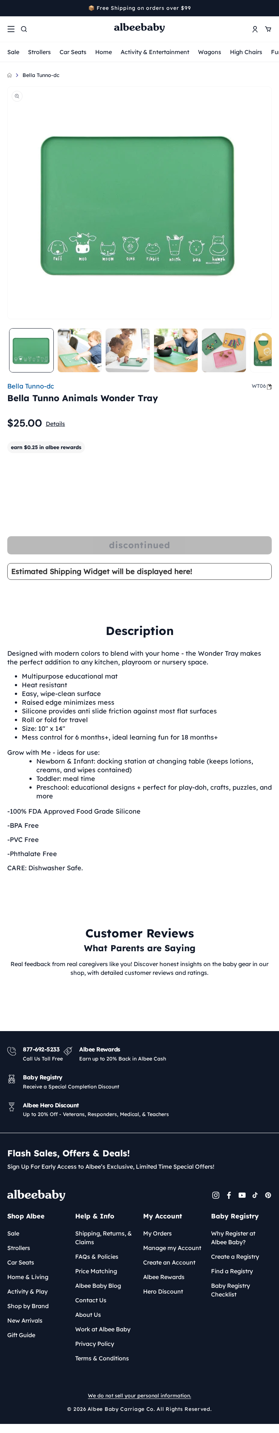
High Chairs (246, 52)
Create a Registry (235, 1256)
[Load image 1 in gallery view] (31, 350)
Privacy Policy (94, 1343)
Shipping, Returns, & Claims (103, 1238)
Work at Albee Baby (102, 1329)
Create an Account (169, 1262)
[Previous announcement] (10, 8)
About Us (88, 1314)
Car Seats (73, 52)
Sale (13, 52)
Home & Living (27, 1277)
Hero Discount (163, 1291)
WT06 (259, 386)
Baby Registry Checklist (230, 1290)
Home (103, 52)
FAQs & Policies (96, 1256)
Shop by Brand (28, 1306)
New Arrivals (25, 1320)
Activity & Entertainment (155, 52)
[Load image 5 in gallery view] (224, 350)
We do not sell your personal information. (139, 1395)
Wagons (209, 52)
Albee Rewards (164, 1277)
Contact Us (90, 1300)
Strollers (39, 52)
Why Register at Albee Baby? (233, 1238)
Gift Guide (21, 1335)
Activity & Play (27, 1291)
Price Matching (96, 1271)
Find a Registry (232, 1271)
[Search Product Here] (24, 29)
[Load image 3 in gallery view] (127, 350)
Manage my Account (172, 1247)
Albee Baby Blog (98, 1285)
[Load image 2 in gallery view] (79, 350)
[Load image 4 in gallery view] (176, 350)
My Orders (157, 1233)
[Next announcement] (269, 8)
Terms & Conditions (102, 1358)
